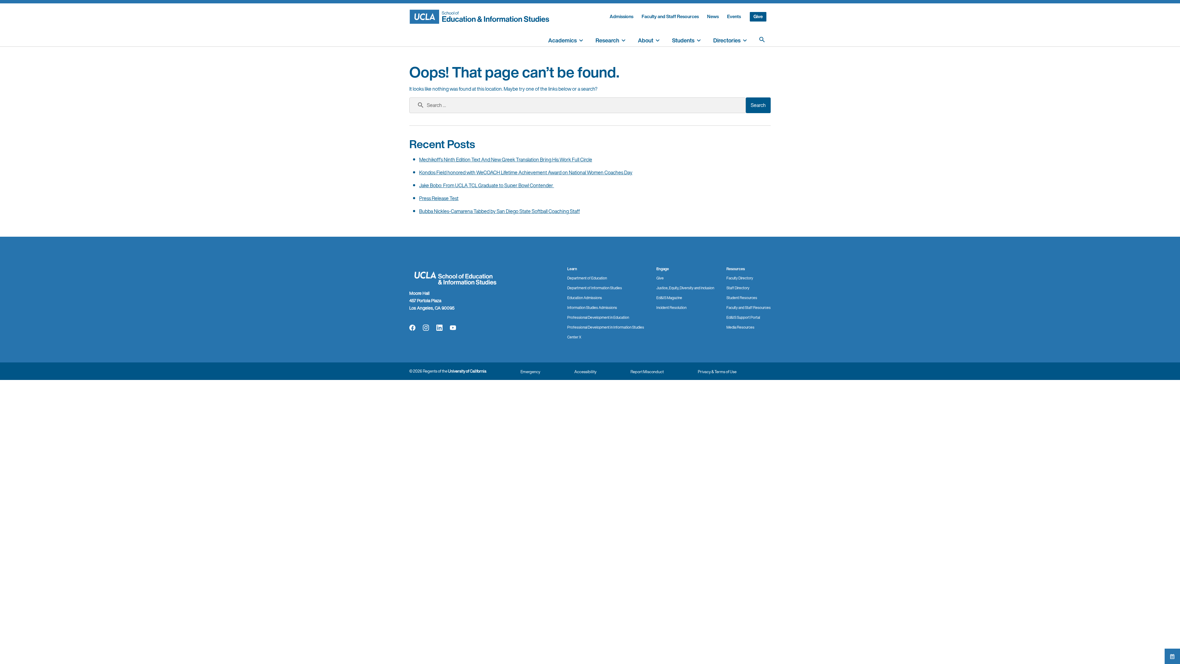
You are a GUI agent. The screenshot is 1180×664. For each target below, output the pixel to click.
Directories (727, 40)
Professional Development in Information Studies (605, 327)
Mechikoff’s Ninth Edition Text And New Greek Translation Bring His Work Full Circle (505, 159)
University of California (467, 371)
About (645, 40)
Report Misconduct (647, 372)
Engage (662, 268)
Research (607, 40)
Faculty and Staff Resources (670, 16)
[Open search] (762, 39)
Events (734, 16)
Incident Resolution (671, 307)
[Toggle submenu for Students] (699, 39)
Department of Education (587, 278)
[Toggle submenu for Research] (623, 39)
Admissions (621, 16)
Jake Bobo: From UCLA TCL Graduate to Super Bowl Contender (486, 185)
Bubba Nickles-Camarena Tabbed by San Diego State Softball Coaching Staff (499, 211)
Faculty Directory (739, 278)
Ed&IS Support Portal (743, 317)
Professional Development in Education (598, 317)
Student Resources (741, 297)
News (713, 16)
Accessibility (585, 372)
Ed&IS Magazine (669, 297)
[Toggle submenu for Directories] (745, 39)
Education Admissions (584, 297)
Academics (562, 40)
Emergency (530, 372)
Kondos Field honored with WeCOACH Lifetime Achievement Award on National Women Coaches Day (525, 172)
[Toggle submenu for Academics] (581, 39)
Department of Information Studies (594, 287)
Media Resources (740, 327)
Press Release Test (438, 198)
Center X (574, 337)
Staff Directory (737, 287)
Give (758, 16)
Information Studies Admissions (592, 307)
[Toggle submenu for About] (657, 39)
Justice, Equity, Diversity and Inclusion (685, 287)
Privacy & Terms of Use (717, 372)
